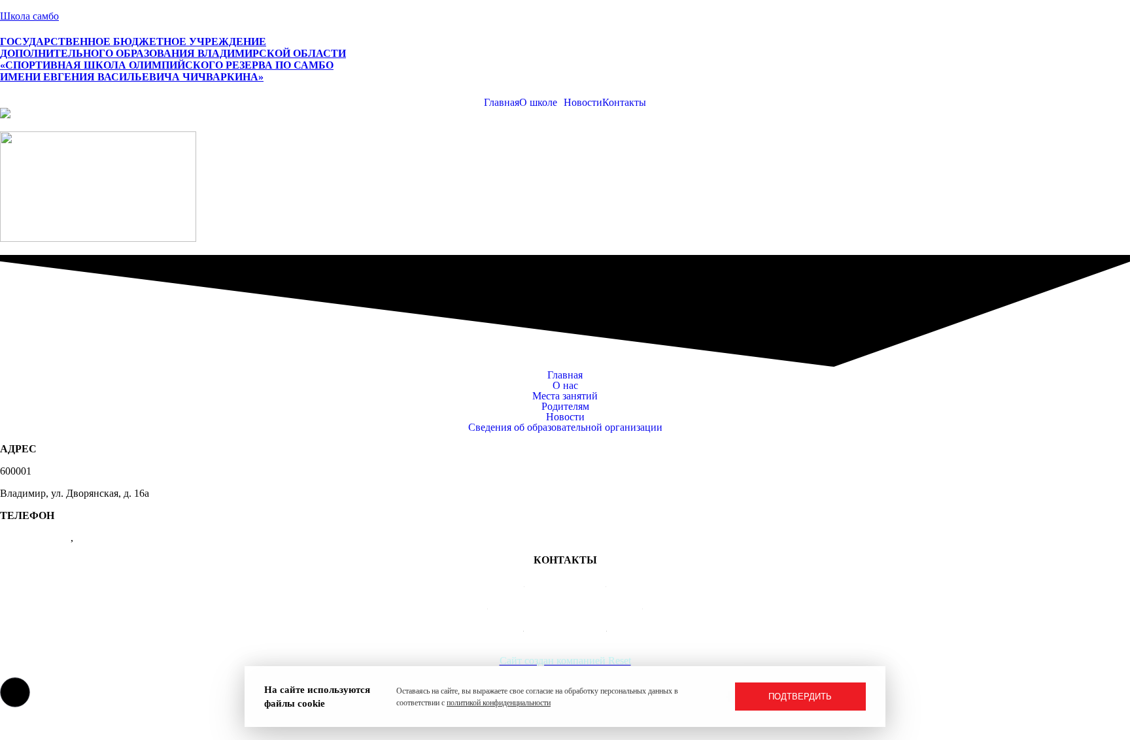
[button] (541, 102)
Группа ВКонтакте (565, 626)
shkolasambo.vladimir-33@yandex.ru (565, 604)
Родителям (565, 406)
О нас (565, 385)
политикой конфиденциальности (499, 702)
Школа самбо (29, 16)
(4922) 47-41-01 (35, 537)
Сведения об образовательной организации (565, 427)
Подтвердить (800, 696)
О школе (538, 102)
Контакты (624, 102)
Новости (583, 102)
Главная (501, 102)
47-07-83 (95, 537)
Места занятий (565, 396)
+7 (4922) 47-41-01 (565, 582)
